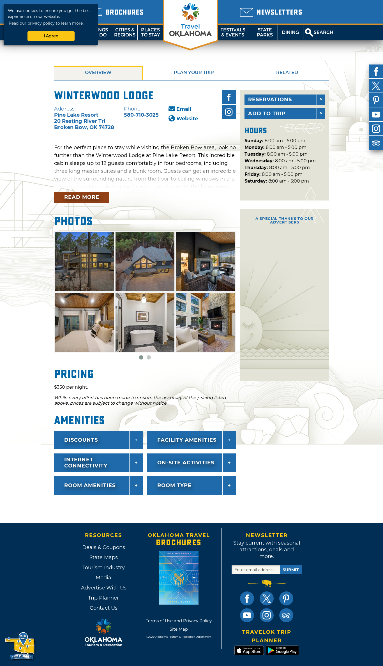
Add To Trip (267, 113)
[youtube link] (247, 615)
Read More (81, 197)
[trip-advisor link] (286, 615)
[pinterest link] (286, 598)
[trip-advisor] (376, 143)
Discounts (81, 440)
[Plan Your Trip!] (20, 646)
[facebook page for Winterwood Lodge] (229, 97)
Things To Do (99, 32)
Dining (290, 32)
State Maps (103, 557)
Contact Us (103, 608)
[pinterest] (376, 100)
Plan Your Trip (194, 72)
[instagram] (376, 129)
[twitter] (376, 86)
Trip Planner (103, 598)
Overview (98, 72)
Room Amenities (90, 485)
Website (187, 119)
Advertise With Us (103, 588)
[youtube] (376, 114)
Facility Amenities (186, 440)
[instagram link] (267, 615)
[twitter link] (267, 598)
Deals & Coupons (103, 547)
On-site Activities (185, 463)
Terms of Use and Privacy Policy (179, 620)
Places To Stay (150, 32)
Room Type (174, 485)
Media (103, 578)
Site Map (179, 629)
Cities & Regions (124, 32)
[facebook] (376, 71)
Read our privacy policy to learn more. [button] (46, 23)
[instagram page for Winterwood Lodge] (229, 112)
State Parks (265, 32)
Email (183, 109)
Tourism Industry (103, 567)
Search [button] (323, 32)
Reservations (270, 99)
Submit (291, 569)
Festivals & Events (232, 32)
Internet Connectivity (85, 463)
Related (287, 72)
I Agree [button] (51, 35)
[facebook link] (247, 598)
